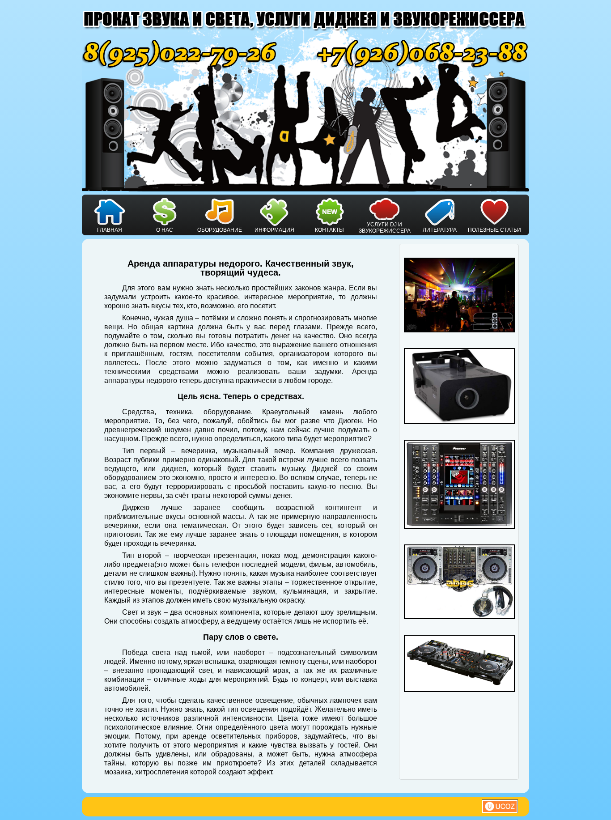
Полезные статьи (494, 230)
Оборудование (219, 230)
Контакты (329, 230)
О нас (164, 230)
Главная (109, 230)
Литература (440, 230)
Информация (274, 230)
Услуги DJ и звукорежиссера (385, 227)
